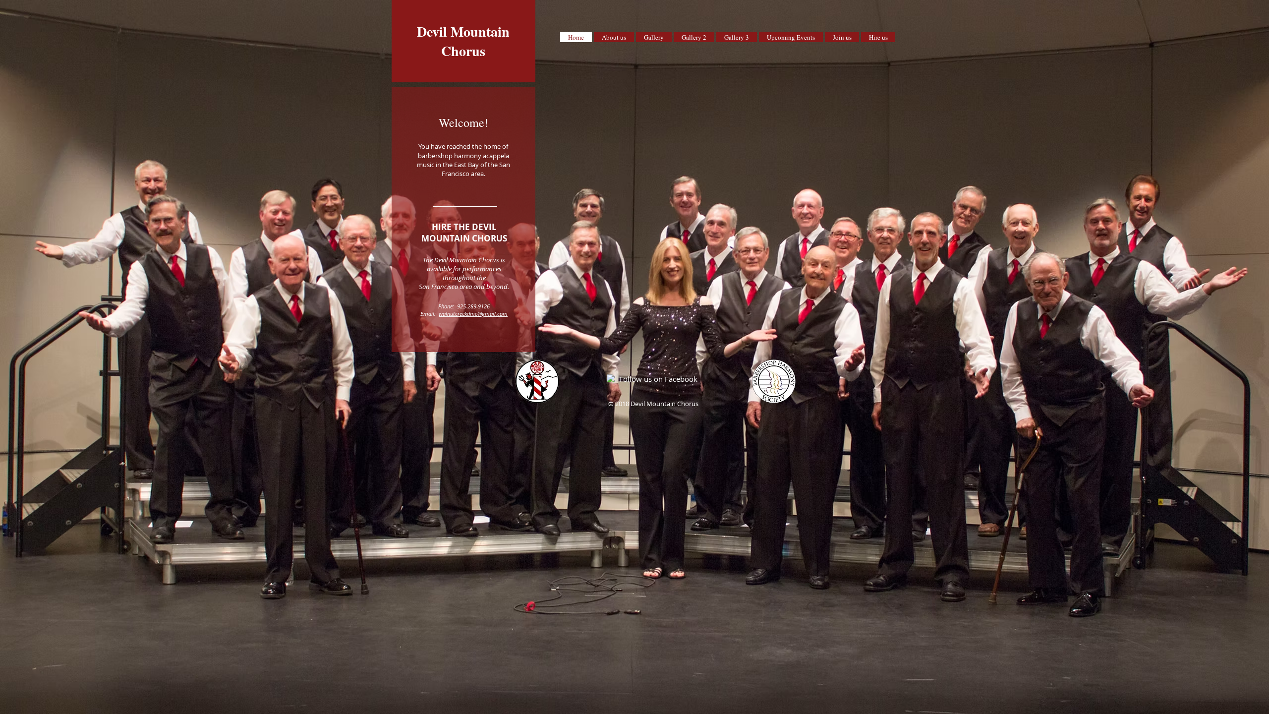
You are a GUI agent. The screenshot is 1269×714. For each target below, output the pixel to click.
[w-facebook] (611, 378)
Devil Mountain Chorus (463, 41)
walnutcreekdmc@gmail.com (473, 313)
